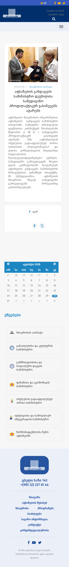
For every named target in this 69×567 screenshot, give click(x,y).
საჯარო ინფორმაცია (34, 519)
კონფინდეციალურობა (34, 530)
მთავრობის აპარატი (40, 87)
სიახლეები (34, 513)
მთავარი (34, 497)
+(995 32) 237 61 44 (35, 485)
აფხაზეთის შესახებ (34, 502)
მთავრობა (22, 508)
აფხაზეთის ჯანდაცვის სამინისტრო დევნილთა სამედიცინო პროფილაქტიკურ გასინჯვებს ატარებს (33, 101)
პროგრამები (46, 508)
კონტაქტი (34, 524)
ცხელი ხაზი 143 (34, 480)
